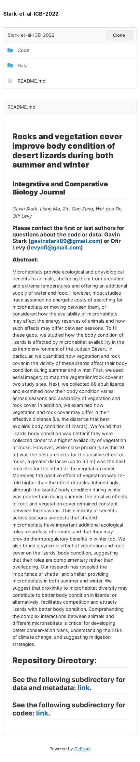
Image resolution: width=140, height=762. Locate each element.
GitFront (82, 748)
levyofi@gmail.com (55, 247)
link (83, 688)
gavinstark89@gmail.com (65, 241)
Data (23, 65)
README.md (32, 81)
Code (23, 50)
